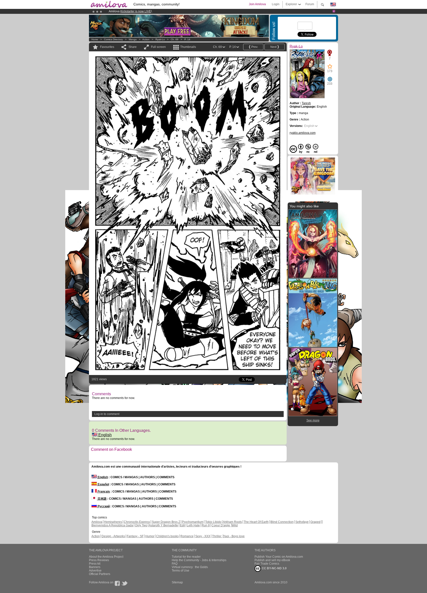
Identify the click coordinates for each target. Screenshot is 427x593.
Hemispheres (113, 522)
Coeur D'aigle (221, 525)
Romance (186, 536)
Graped (315, 522)
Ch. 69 (174, 39)
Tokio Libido (213, 522)
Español (103, 484)
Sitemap (177, 582)
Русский (103, 506)
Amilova (96, 522)
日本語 (102, 498)
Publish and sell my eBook (272, 560)
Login (275, 4)
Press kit (94, 563)
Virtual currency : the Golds (190, 567)
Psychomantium (192, 522)
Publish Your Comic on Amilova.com (279, 556)
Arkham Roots (232, 522)
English (104, 435)
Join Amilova (257, 4)
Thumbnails (188, 47)
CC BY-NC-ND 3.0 (274, 568)
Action (145, 39)
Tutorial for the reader (186, 556)
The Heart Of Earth (256, 522)
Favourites (107, 47)
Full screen (158, 47)
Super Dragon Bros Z (166, 522)
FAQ (174, 563)
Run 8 (206, 525)
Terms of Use (180, 570)
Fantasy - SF (135, 536)
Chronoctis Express (137, 522)
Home (94, 39)
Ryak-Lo (160, 39)
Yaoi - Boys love (234, 536)
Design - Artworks (113, 536)
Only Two (141, 525)
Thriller (217, 536)
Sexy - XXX (202, 536)
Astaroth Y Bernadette (163, 525)
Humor (149, 536)
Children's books (167, 536)
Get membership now (191, 11)
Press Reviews (99, 560)
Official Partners (99, 574)
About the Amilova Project (106, 556)
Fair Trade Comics (267, 563)
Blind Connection (282, 522)
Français (103, 491)
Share (132, 47)
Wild (235, 525)
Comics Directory (113, 39)
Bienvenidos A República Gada (112, 525)
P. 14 (187, 39)
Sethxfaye (302, 522)
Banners (94, 567)
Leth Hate (193, 525)
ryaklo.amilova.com (303, 133)
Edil (182, 525)
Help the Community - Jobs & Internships (199, 560)
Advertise (95, 570)
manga (133, 39)
